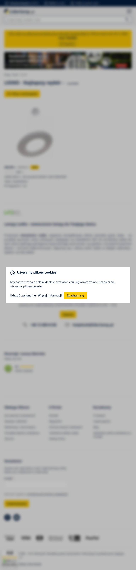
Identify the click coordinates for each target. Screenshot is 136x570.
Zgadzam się (75, 295)
